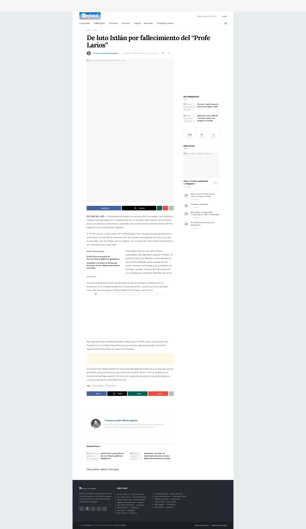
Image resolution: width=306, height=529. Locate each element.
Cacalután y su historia (199, 204)
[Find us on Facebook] (81, 509)
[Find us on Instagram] (93, 509)
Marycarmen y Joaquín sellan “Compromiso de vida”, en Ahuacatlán (205, 213)
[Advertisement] (153, 5)
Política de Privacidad (219, 525)
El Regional (88, 525)
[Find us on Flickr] (104, 509)
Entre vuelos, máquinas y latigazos (195, 182)
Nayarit (137, 23)
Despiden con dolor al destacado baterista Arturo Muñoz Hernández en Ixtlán (103, 265)
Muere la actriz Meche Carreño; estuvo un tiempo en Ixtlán (207, 118)
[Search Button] (220, 23)
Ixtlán (95, 30)
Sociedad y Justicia (165, 23)
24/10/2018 (126, 53)
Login (224, 16)
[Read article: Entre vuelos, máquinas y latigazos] (201, 165)
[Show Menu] (226, 23)
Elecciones (148, 23)
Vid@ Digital (99, 23)
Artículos (126, 23)
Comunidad (84, 23)
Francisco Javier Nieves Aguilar (106, 53)
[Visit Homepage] (90, 15)
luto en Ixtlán (98, 386)
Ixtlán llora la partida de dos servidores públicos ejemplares (112, 456)
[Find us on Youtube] (99, 509)
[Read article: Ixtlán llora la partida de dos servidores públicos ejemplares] (93, 456)
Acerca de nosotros (202, 525)
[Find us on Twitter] (87, 509)
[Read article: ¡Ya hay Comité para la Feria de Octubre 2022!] (189, 107)
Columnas (113, 23)
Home (89, 30)
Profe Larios (110, 386)
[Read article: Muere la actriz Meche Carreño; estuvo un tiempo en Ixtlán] (189, 118)
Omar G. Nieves (120, 525)
